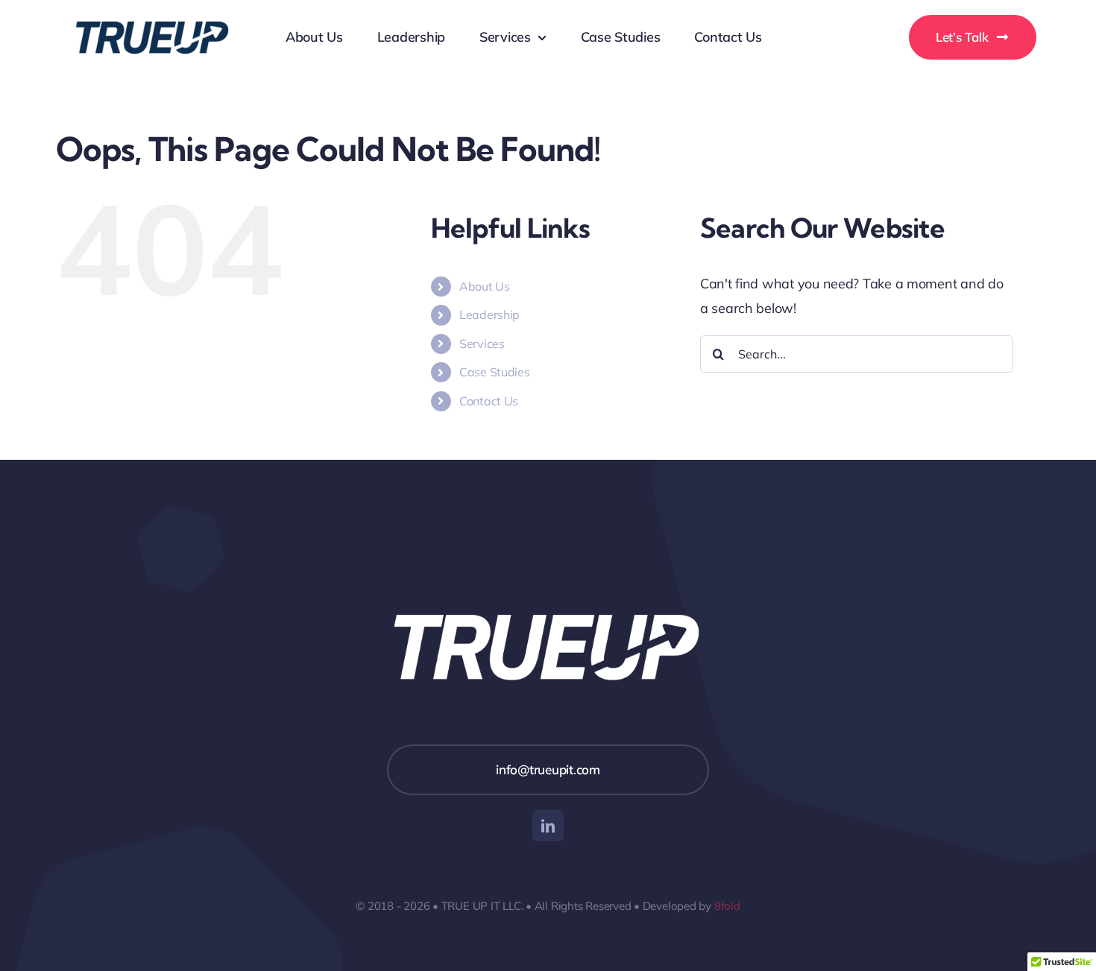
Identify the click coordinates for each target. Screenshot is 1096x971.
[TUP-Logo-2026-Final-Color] (153, 10)
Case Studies (494, 371)
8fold (727, 906)
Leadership (489, 314)
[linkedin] (548, 825)
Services (482, 343)
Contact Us (488, 400)
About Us (484, 286)
